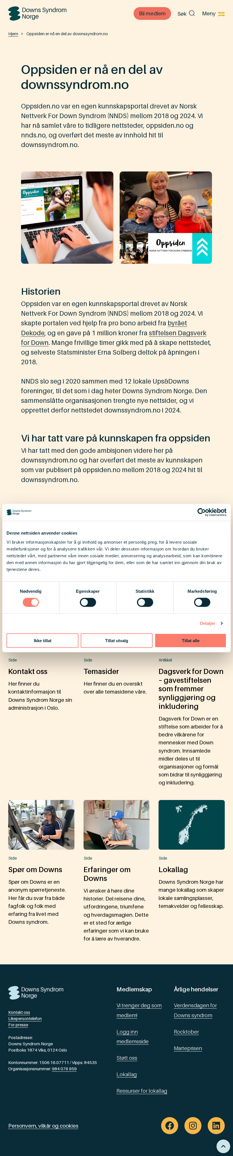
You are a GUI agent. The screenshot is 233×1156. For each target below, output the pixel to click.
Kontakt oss (19, 1012)
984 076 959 (64, 1068)
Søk (182, 14)
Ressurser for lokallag (141, 1091)
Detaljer (208, 623)
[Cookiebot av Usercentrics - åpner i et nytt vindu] (201, 512)
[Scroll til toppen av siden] (223, 1146)
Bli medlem (152, 13)
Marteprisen (188, 1048)
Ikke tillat (42, 640)
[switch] (88, 602)
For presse (18, 1024)
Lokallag (126, 1074)
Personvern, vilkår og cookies (43, 1126)
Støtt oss (126, 1058)
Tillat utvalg (116, 640)
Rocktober (186, 1032)
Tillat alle (190, 640)
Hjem (13, 33)
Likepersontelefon (25, 1018)
